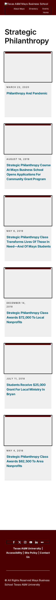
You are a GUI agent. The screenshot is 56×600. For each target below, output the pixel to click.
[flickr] (42, 542)
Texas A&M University (27, 548)
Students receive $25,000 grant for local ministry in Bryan (26, 389)
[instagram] (25, 542)
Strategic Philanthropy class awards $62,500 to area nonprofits (27, 461)
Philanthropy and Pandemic (27, 93)
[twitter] (19, 542)
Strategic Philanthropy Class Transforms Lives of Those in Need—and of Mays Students (29, 241)
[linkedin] (36, 542)
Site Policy (31, 552)
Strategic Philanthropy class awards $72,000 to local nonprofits (27, 317)
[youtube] (31, 542)
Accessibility (14, 552)
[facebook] (14, 542)
